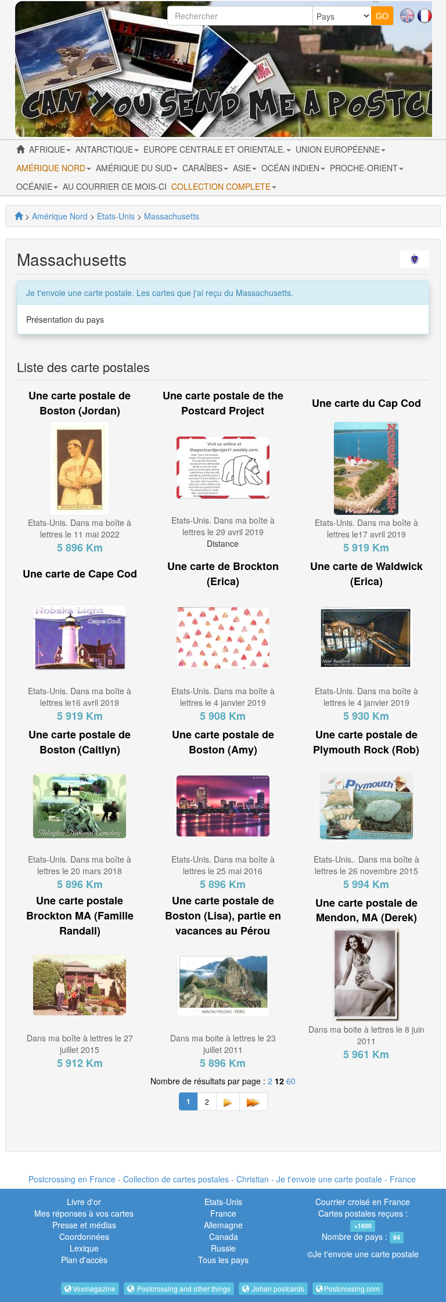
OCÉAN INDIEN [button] (291, 168)
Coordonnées (84, 1236)
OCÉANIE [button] (35, 186)
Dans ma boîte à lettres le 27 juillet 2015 (80, 1043)
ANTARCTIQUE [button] (105, 149)
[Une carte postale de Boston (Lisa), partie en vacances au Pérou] (223, 984)
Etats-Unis (223, 1201)
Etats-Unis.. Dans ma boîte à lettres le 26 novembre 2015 (366, 865)
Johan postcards (277, 1288)
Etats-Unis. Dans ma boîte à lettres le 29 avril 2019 (223, 526)
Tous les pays (223, 1259)
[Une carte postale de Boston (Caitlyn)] (80, 804)
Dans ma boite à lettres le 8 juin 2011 (366, 1035)
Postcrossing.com (352, 1288)
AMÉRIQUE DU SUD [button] (135, 168)
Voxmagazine (94, 1288)
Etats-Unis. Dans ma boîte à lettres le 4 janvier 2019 (223, 696)
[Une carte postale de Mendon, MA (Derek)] (366, 974)
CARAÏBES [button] (203, 168)
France (223, 1213)
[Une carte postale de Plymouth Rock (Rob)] (366, 804)
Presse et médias (84, 1225)
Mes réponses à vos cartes (84, 1213)
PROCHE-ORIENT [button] (365, 168)
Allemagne (223, 1225)
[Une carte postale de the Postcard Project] (223, 466)
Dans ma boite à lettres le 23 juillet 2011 (223, 1043)
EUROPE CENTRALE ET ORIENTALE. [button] (215, 149)
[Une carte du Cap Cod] (366, 467)
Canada (223, 1236)
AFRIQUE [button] (48, 149)
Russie (223, 1248)
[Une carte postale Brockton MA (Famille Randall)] (80, 984)
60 (291, 1081)
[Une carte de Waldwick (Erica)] (366, 637)
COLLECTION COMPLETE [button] (222, 186)
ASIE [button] (243, 168)
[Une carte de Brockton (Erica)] (223, 637)
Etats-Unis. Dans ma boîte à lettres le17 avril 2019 (366, 528)
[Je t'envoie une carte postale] (19, 216)
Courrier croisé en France (362, 1201)
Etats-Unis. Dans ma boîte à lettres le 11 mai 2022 (79, 528)
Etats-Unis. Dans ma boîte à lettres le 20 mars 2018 (79, 865)
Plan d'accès (84, 1259)
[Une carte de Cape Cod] (80, 637)
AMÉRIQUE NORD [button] (52, 168)
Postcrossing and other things (183, 1288)
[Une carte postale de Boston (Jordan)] (79, 467)
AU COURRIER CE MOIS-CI (115, 186)
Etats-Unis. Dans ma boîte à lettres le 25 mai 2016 (223, 865)
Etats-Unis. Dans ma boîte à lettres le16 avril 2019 (79, 696)
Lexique (84, 1248)
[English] (407, 14)
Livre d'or (84, 1201)
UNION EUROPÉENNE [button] (339, 149)
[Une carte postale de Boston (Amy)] (223, 804)
